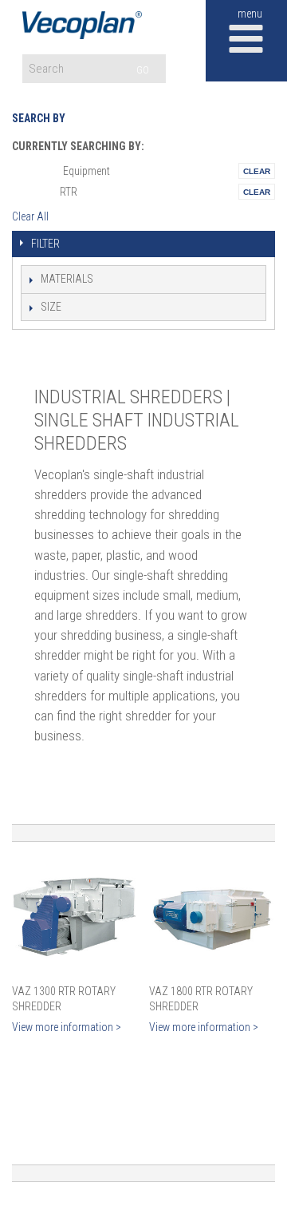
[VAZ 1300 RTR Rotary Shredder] (74, 916)
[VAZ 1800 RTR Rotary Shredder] (211, 916)
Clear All (30, 216)
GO (142, 70)
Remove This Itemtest (256, 171)
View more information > (66, 1027)
